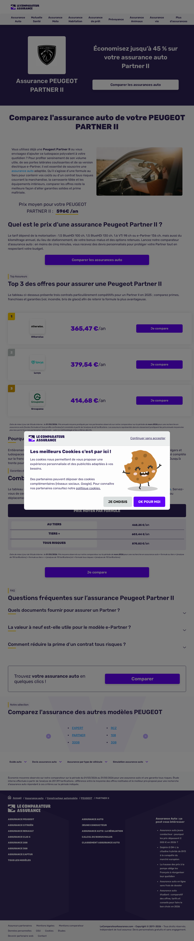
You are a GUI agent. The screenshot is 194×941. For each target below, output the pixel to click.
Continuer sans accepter (144, 440)
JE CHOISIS (117, 502)
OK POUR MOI (149, 502)
